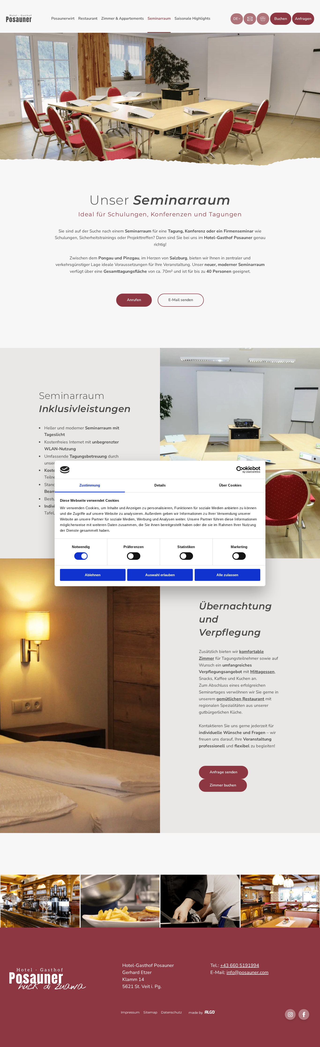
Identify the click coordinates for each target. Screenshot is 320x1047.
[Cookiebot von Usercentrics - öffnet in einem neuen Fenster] (239, 469)
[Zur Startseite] (19, 21)
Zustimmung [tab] (89, 485)
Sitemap (150, 1012)
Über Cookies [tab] (230, 485)
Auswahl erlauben (160, 575)
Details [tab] (160, 485)
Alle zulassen (227, 575)
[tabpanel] (40, 901)
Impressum (130, 1012)
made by (196, 1012)
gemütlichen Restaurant (240, 699)
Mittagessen (262, 672)
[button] (134, 300)
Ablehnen (92, 575)
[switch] (133, 556)
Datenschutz (171, 1012)
